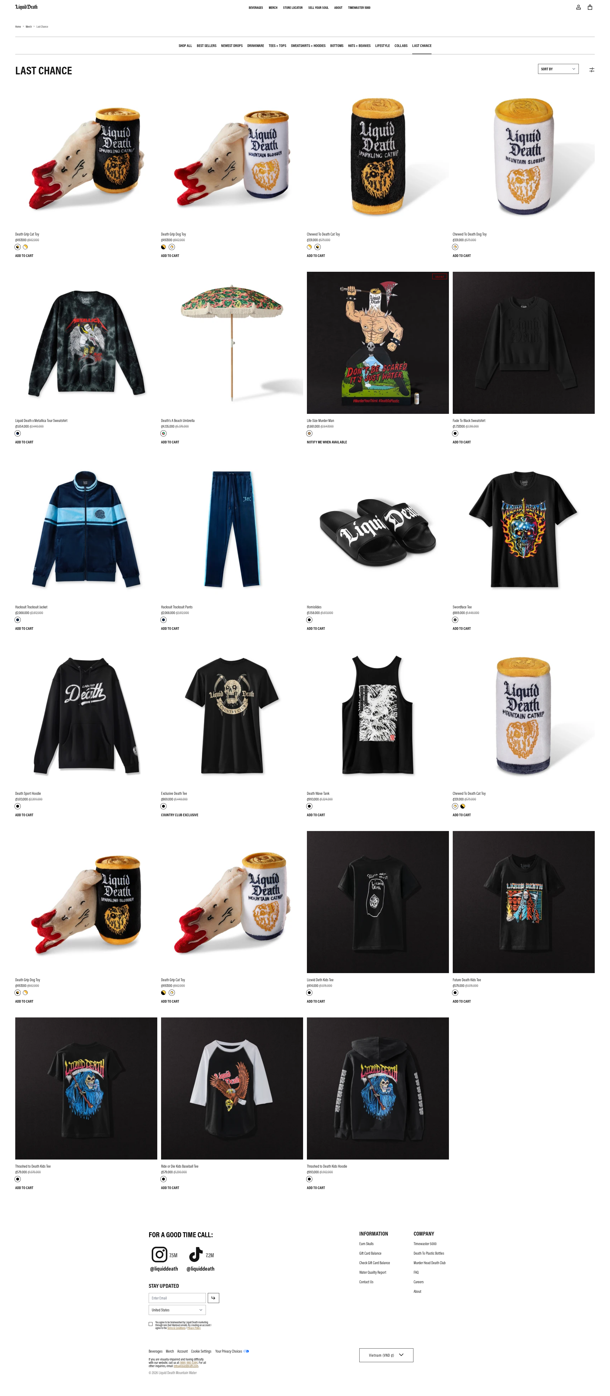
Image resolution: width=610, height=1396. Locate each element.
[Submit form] (213, 1298)
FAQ (416, 1272)
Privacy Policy (194, 1327)
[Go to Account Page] (578, 7)
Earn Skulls (366, 1244)
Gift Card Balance (370, 1253)
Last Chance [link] (422, 45)
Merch (273, 7)
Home (18, 26)
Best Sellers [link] (206, 45)
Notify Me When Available (327, 442)
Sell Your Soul (318, 7)
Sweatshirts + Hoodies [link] (308, 45)
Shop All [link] (185, 45)
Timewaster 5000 (359, 7)
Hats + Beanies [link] (359, 45)
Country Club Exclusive (179, 815)
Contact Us (366, 1282)
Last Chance (42, 26)
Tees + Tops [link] (277, 45)
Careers (419, 1282)
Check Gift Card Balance (374, 1263)
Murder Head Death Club (430, 1263)
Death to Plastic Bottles (429, 1253)
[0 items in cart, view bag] (590, 7)
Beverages (256, 7)
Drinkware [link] (255, 45)
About (338, 7)
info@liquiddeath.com (186, 1365)
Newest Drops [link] (232, 45)
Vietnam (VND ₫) (381, 1355)
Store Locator (293, 7)
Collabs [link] (401, 45)
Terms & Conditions (176, 1327)
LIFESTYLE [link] (382, 45)
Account (182, 1351)
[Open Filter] (592, 70)
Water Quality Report (372, 1272)
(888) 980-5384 (189, 1362)
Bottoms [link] (336, 45)
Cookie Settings (201, 1351)
